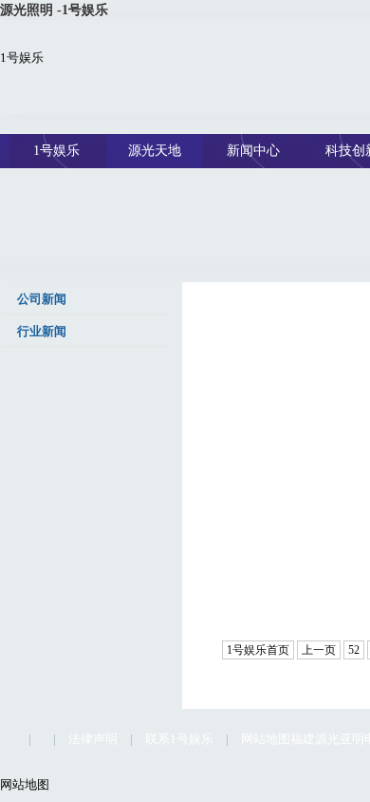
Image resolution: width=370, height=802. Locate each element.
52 (354, 650)
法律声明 (93, 739)
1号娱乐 (22, 57)
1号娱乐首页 (258, 650)
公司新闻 (40, 299)
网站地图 (265, 739)
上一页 (319, 650)
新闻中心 (253, 150)
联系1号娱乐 (179, 739)
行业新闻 (40, 331)
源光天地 (154, 150)
